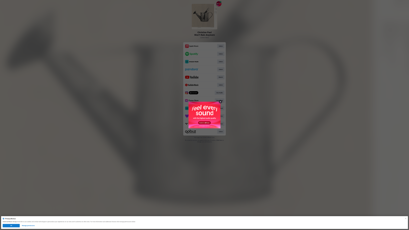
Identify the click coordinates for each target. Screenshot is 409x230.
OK (11, 225)
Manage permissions (28, 225)
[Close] (405, 218)
